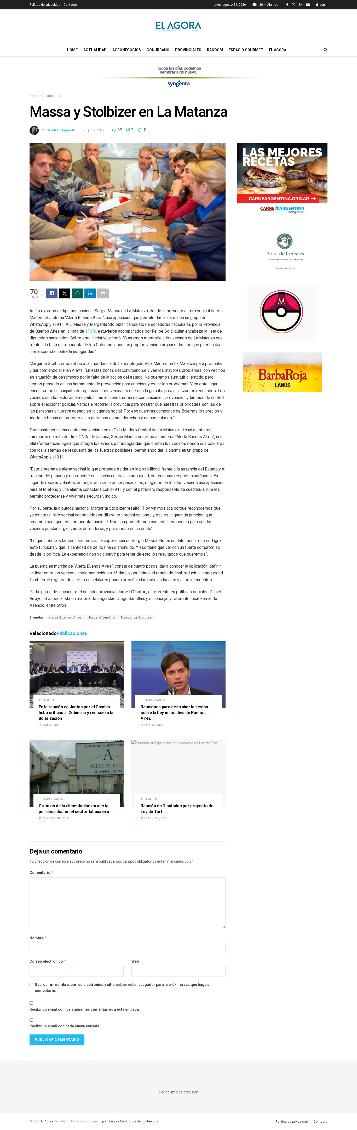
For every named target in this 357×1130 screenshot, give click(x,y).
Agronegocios (126, 50)
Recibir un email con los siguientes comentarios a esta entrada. (85, 1009)
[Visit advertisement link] (178, 80)
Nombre (38, 937)
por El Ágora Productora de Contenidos (129, 1121)
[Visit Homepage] (178, 26)
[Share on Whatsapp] (77, 293)
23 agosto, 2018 (155, 818)
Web (135, 961)
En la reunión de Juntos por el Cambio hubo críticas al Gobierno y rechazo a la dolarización (76, 712)
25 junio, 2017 (94, 130)
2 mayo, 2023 (50, 725)
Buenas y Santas (153, 700)
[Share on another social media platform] (103, 293)
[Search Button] (325, 49)
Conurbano (158, 50)
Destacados (51, 96)
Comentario (42, 872)
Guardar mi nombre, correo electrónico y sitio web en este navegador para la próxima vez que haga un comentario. (123, 987)
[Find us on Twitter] (294, 5)
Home (72, 50)
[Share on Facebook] (51, 293)
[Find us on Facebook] (287, 5)
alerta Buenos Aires (65, 617)
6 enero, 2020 (153, 725)
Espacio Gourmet (246, 50)
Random (215, 50)
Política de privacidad (45, 5)
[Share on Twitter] (64, 293)
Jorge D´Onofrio (101, 617)
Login (323, 5)
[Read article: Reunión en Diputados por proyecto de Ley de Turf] (178, 773)
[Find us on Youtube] (308, 5)
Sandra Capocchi (61, 130)
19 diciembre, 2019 (54, 818)
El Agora (277, 50)
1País (90, 331)
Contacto (70, 5)
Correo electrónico (48, 961)
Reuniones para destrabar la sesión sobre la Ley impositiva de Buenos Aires (174, 712)
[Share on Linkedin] (90, 293)
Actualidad (95, 50)
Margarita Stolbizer (137, 617)
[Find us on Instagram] (300, 5)
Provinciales (188, 50)
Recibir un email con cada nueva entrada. (65, 1026)
